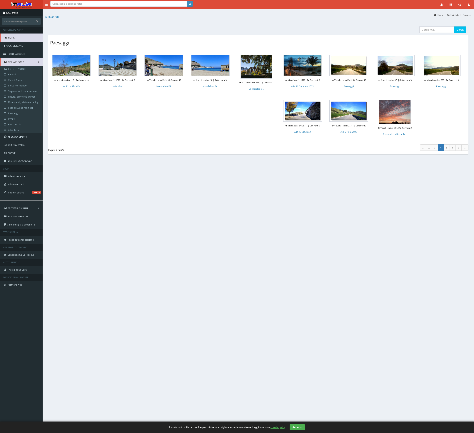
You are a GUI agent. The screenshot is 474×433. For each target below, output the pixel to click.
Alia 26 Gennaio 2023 (302, 86)
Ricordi (12, 74)
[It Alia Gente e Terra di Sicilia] (21, 4)
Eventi (11, 119)
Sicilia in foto (52, 17)
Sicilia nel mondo (17, 85)
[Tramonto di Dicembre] (395, 111)
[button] (46, 4)
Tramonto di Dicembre (395, 134)
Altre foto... (14, 130)
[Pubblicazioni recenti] (450, 4)
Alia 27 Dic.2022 (302, 131)
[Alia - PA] (117, 65)
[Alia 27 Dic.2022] (302, 110)
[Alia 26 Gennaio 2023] (302, 65)
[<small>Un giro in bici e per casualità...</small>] (256, 66)
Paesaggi (13, 113)
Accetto (297, 427)
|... (465, 147)
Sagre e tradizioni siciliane (22, 91)
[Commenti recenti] (459, 4)
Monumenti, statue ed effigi (23, 102)
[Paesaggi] (348, 65)
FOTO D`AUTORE (17, 69)
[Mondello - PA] (163, 65)
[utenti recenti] (442, 4)
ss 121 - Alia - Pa (71, 86)
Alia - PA (117, 86)
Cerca (460, 29)
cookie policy (278, 427)
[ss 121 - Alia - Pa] (71, 65)
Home (440, 15)
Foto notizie (14, 124)
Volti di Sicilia (15, 80)
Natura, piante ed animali (21, 96)
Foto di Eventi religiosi (20, 107)
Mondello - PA (163, 86)
